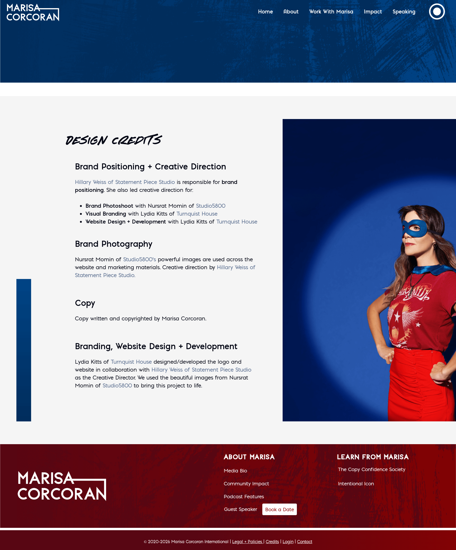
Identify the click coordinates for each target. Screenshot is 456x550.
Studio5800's (139, 259)
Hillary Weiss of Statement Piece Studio (125, 182)
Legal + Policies (247, 541)
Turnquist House (197, 213)
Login (288, 541)
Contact (304, 541)
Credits (272, 541)
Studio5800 (210, 206)
